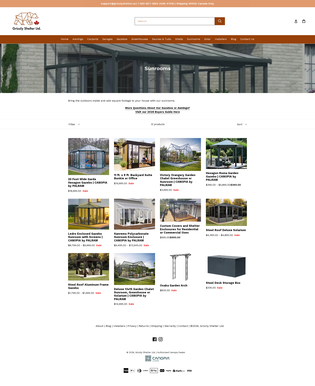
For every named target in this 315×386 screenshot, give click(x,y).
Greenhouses (139, 39)
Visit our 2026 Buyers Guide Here (157, 111)
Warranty (170, 326)
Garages (107, 39)
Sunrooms (193, 39)
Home (64, 39)
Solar (207, 39)
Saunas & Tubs (161, 39)
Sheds (179, 39)
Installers (221, 39)
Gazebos (122, 39)
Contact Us (247, 39)
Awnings (78, 39)
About (99, 326)
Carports (92, 39)
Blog (233, 39)
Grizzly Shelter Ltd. (212, 326)
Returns (144, 326)
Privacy (131, 326)
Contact (183, 326)
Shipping (156, 326)
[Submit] (220, 21)
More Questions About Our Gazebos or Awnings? (157, 107)
